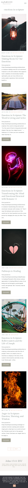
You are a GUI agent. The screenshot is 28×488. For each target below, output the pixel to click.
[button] (25, 3)
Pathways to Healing (11, 271)
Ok (14, 485)
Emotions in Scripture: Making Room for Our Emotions (12, 59)
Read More (6, 85)
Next (17, 449)
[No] (26, 481)
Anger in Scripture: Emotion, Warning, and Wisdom (13, 416)
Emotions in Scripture (18, 52)
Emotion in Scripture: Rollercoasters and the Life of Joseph (12, 341)
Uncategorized (14, 334)
